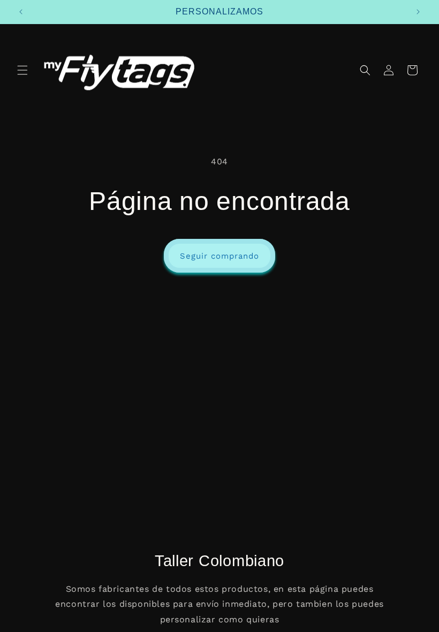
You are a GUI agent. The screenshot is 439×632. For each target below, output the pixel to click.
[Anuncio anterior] (21, 12)
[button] (22, 70)
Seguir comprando (219, 256)
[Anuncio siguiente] (418, 12)
